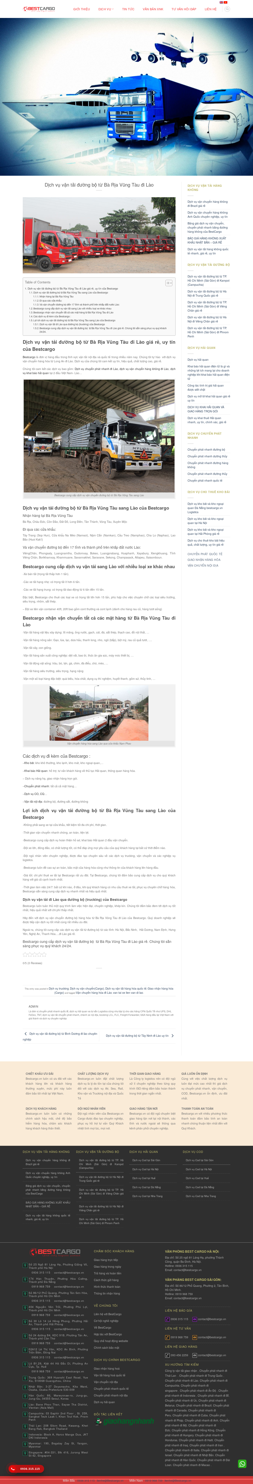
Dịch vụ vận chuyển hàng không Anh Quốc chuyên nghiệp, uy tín (208, 214)
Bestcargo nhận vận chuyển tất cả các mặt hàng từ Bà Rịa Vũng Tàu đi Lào (73, 312)
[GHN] (128, 1421)
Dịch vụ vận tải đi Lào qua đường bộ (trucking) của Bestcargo (72, 324)
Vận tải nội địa (33, 801)
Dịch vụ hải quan (198, 359)
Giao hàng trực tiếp (106, 1260)
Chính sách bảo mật (106, 1348)
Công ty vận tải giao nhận (181, 1371)
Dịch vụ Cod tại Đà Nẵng (146, 1187)
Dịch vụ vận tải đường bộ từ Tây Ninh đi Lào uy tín (137, 1036)
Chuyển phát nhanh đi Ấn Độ (198, 1390)
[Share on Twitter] (91, 974)
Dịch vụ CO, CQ (34, 794)
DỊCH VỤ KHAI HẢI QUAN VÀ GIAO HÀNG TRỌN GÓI (206, 409)
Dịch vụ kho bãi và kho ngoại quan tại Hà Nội (206, 521)
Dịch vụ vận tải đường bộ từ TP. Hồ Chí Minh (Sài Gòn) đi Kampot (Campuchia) (208, 280)
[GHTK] (98, 1421)
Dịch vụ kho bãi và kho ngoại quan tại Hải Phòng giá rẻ (206, 532)
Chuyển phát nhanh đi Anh (201, 1420)
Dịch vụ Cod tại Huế (143, 1178)
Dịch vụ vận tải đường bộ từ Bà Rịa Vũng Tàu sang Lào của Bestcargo (70, 292)
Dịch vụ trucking (59, 988)
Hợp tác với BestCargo (108, 1334)
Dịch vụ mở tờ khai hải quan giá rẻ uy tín (209, 398)
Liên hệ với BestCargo (108, 1314)
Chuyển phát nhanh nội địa (111, 1395)
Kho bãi (29, 763)
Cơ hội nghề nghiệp (106, 1321)
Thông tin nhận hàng (107, 1293)
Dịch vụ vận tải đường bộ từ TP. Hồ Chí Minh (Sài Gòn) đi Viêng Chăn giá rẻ (207, 306)
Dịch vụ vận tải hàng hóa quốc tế (125, 988)
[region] (201, 1452)
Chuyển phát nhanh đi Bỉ (213, 1395)
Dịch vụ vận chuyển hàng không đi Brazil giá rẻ (208, 204)
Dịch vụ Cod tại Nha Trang (147, 1196)
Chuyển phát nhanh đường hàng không (208, 465)
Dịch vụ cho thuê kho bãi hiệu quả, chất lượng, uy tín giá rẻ (206, 542)
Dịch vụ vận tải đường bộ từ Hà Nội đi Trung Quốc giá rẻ (207, 293)
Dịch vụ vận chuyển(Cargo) (87, 988)
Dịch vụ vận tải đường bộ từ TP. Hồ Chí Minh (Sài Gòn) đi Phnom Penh (208, 332)
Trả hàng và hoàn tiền (107, 1273)
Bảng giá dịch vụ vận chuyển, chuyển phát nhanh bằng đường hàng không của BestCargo (208, 227)
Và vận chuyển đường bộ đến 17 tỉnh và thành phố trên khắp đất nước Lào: (80, 304)
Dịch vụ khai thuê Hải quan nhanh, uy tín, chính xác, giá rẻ (207, 420)
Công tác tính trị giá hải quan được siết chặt (206, 387)
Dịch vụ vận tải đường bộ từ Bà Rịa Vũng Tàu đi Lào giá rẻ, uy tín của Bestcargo (73, 288)
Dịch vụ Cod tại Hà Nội (145, 1169)
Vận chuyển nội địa (106, 1382)
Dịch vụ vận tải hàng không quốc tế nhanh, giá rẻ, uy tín (208, 251)
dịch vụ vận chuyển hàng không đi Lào (144, 369)
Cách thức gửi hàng (106, 1280)
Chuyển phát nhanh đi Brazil (193, 1405)
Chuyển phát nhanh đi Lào (181, 1380)
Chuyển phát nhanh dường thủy (207, 456)
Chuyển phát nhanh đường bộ (206, 449)
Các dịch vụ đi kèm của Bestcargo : (52, 316)
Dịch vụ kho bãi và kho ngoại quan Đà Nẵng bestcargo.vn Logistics (206, 508)
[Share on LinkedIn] (114, 974)
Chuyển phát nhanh (36, 786)
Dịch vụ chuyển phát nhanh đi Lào (96, 369)
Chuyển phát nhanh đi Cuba (190, 1415)
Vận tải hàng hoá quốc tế (109, 1375)
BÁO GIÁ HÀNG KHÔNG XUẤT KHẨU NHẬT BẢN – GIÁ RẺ (207, 240)
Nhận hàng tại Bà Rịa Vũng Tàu (57, 296)
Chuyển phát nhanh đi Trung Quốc (201, 1376)
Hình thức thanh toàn (107, 1287)
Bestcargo (29, 357)
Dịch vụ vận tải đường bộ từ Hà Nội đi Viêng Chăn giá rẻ (207, 319)
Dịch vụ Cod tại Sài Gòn (146, 1160)
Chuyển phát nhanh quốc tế (205, 480)
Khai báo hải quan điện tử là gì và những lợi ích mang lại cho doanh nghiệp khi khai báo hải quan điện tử (209, 372)
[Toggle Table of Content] (166, 283)
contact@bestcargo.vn (187, 1270)
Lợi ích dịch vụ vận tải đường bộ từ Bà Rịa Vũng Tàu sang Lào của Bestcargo (74, 320)
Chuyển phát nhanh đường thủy (207, 474)
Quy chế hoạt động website (111, 1341)
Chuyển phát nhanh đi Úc (181, 1400)
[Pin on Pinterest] (106, 974)
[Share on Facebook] (84, 974)
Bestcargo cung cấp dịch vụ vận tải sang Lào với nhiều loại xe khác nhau (72, 308)
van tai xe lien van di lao (128, 993)
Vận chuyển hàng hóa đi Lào (94, 993)
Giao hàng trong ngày (107, 1266)
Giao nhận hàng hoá (107, 1368)
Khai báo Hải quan (35, 771)
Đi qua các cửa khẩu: (51, 300)
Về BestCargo (102, 1327)
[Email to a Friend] (99, 974)
